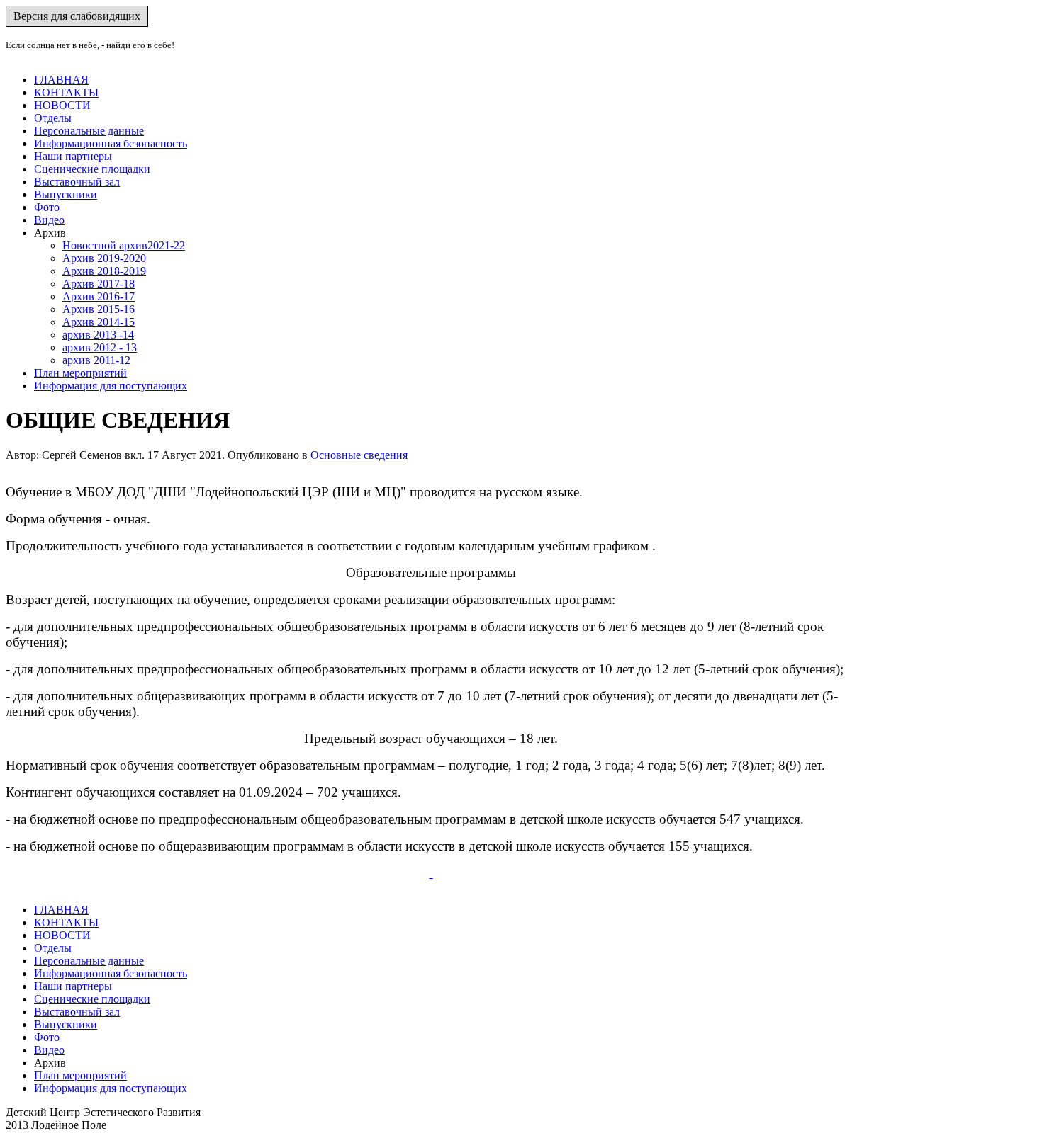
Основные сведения (359, 455)
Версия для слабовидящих (76, 16)
